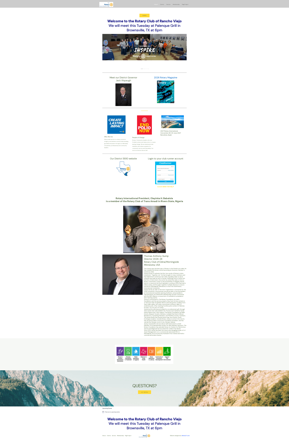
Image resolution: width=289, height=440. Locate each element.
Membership (176, 4)
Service (168, 4)
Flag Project (185, 4)
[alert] (144, 412)
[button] (104, 51)
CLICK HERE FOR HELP (165, 187)
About (156, 4)
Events (162, 4)
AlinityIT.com (186, 435)
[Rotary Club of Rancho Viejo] (106, 4)
